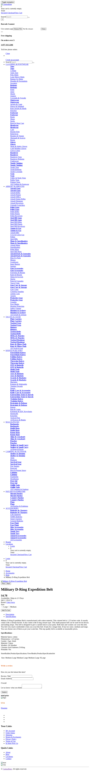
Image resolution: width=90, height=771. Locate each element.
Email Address (6, 679)
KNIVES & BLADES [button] (14, 350)
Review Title (5, 676)
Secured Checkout (8, 13)
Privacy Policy (11, 739)
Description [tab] (10, 614)
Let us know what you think (11, 688)
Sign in (8, 56)
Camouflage (7, 769)
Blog (7, 754)
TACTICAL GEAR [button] (13, 317)
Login (12, 546)
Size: (3, 604)
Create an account (12, 60)
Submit (4, 692)
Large (5, 607)
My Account (10, 731)
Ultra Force (10, 602)
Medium (13, 607)
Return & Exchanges (13, 737)
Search (3, 17)
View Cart (18, 13)
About (8, 752)
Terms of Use (11, 741)
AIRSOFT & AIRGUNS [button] (15, 186)
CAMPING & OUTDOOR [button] (16, 451)
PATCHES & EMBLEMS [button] (15, 491)
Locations (9, 544)
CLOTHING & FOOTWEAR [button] (17, 64)
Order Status (10, 733)
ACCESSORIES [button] (12, 508)
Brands (8, 542)
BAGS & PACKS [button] (12, 422)
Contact (8, 759)
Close (43, 29)
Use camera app (7, 29)
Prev (3, 583)
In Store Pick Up (12, 743)
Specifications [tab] (11, 617)
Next (8, 583)
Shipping (9, 735)
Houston (4, 708)
